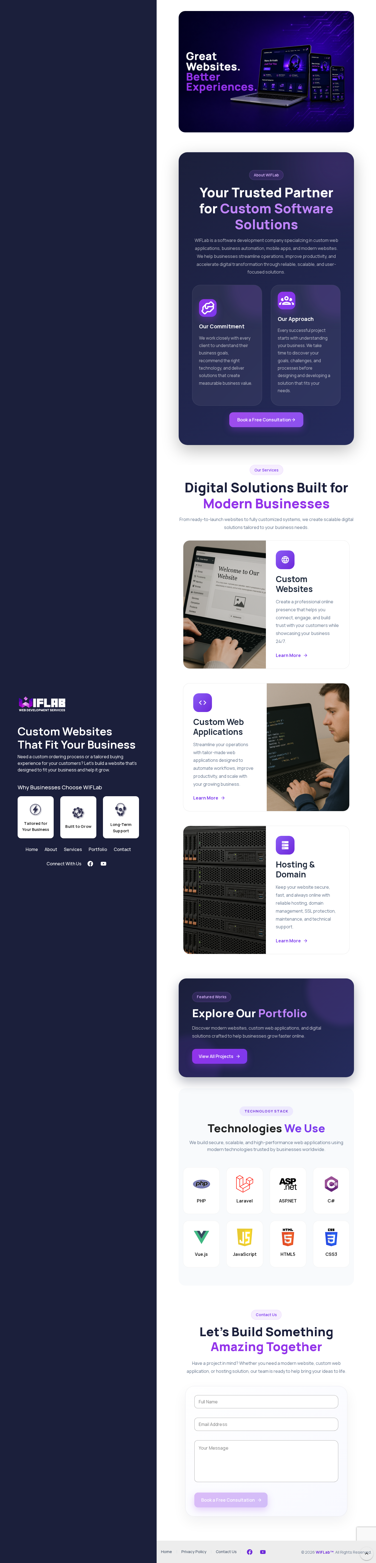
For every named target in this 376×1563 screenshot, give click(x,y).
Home (32, 849)
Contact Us (226, 1551)
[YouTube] (262, 1552)
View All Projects (216, 1056)
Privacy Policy (194, 1551)
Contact (122, 849)
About (51, 849)
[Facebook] (249, 1552)
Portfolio (98, 849)
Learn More (288, 655)
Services (73, 849)
